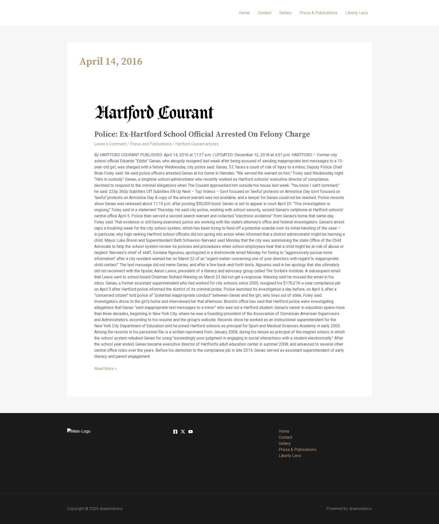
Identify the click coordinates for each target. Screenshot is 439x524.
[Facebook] (175, 431)
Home (244, 12)
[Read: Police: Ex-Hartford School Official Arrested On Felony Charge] (219, 113)
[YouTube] (190, 431)
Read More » (105, 368)
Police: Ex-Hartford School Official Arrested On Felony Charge (202, 134)
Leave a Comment (110, 143)
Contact (264, 12)
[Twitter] (183, 431)
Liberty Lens (357, 12)
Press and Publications (150, 143)
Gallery (285, 12)
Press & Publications (318, 12)
